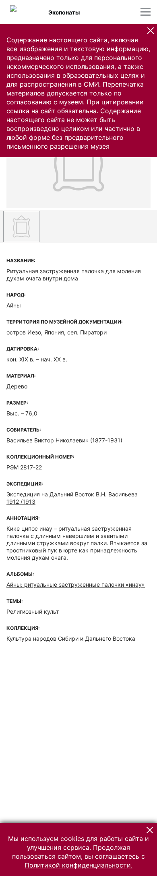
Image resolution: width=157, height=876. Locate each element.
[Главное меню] (145, 12)
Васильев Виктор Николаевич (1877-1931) (64, 440)
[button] (150, 30)
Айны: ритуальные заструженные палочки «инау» (75, 584)
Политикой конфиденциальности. (78, 865)
